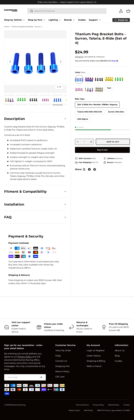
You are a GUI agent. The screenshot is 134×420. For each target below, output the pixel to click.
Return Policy (62, 371)
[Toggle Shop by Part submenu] (44, 20)
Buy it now (102, 150)
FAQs (58, 355)
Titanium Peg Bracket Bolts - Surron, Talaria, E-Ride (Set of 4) (27, 27)
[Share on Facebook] (89, 169)
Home (6, 27)
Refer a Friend (94, 366)
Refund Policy (113, 405)
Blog (117, 355)
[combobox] (67, 11)
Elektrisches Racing (17, 405)
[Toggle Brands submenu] (74, 20)
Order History (94, 355)
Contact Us (61, 361)
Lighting (53, 20)
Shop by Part (35, 20)
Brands (68, 20)
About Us (120, 350)
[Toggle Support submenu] (99, 20)
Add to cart (113, 142)
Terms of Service (82, 405)
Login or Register (96, 350)
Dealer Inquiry (74, 410)
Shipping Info (62, 366)
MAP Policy (88, 410)
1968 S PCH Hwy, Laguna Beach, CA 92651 (113, 410)
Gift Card (59, 376)
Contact (126, 405)
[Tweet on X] (84, 169)
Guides (82, 20)
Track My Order (63, 350)
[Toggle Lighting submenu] (60, 20)
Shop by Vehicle (13, 20)
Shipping (79, 57)
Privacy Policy (98, 405)
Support (93, 20)
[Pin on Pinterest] (94, 169)
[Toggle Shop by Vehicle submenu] (23, 20)
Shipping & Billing (96, 361)
